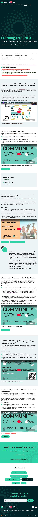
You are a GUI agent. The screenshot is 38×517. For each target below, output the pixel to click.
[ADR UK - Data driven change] (4, 2)
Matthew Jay (7, 123)
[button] (2, 515)
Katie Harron (10, 381)
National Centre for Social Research (20, 198)
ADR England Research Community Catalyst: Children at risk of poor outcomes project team (19, 165)
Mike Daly (24, 326)
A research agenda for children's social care (9, 67)
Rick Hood (14, 326)
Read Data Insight (5, 436)
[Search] (30, 4)
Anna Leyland (7, 433)
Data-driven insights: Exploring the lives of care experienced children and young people (16, 69)
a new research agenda (27, 141)
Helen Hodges (13, 433)
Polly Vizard (7, 326)
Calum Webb (15, 381)
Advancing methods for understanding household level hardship (12, 70)
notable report (34, 198)
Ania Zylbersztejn (13, 123)
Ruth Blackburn (20, 123)
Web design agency (30, 515)
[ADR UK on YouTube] (36, 507)
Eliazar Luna (21, 381)
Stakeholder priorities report (8, 182)
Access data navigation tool (19, 454)
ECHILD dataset (22, 89)
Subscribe (30, 500)
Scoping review (6, 179)
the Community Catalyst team (14, 133)
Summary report (7, 180)
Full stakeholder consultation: (7, 139)
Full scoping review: (5, 136)
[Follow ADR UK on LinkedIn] (33, 507)
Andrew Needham (19, 326)
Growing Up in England (11, 292)
